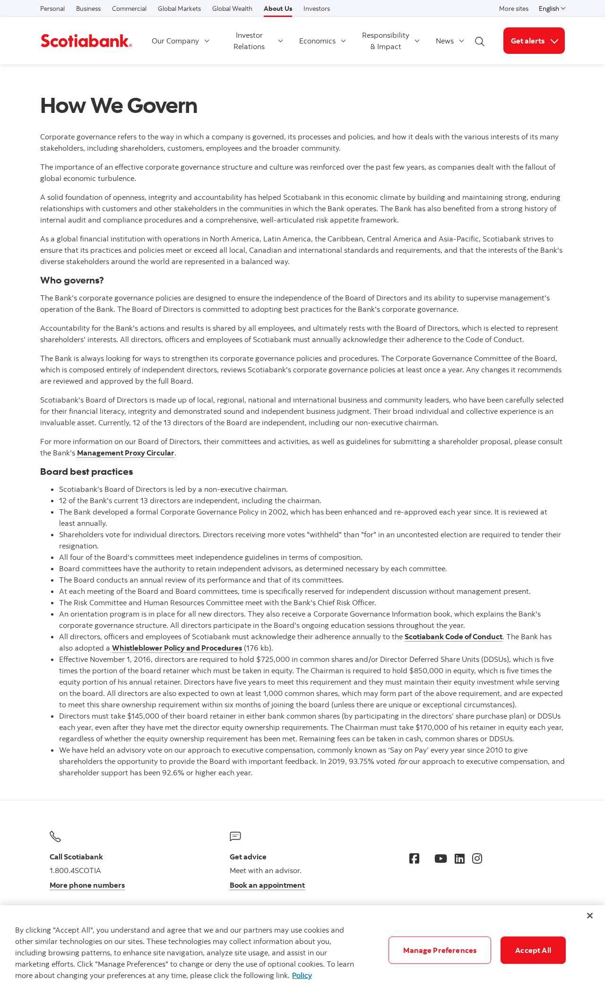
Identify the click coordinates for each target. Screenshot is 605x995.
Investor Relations (249, 40)
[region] (302, 950)
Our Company (175, 40)
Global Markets (179, 8)
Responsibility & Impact (385, 40)
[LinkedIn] (460, 858)
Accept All (533, 950)
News (445, 40)
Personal (52, 8)
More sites (513, 8)
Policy (302, 975)
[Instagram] (477, 858)
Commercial (129, 8)
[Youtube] (440, 858)
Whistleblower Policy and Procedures (177, 647)
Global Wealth (232, 8)
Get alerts (538, 40)
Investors (316, 8)
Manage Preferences (439, 950)
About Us (278, 8)
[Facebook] (414, 858)
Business (88, 8)
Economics (317, 40)
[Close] (589, 915)
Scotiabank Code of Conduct (453, 636)
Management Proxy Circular (125, 452)
